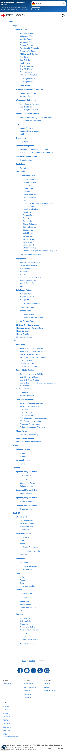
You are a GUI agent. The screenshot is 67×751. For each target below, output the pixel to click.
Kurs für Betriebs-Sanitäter (30, 380)
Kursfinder (23, 610)
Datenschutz (7, 727)
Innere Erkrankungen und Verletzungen (38, 203)
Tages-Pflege (25, 85)
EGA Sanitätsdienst (27, 415)
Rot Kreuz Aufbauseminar (30, 406)
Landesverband (25, 530)
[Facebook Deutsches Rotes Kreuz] (20, 670)
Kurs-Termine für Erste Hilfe (30, 255)
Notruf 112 (27, 212)
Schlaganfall (27, 215)
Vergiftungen (28, 242)
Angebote (17, 25)
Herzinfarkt (27, 200)
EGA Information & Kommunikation (33, 418)
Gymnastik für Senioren (29, 93)
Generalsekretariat (27, 643)
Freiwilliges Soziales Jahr (29, 265)
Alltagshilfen (21, 29)
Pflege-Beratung (26, 72)
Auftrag (22, 543)
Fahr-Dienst (24, 57)
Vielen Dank (27, 569)
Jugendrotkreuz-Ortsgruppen (31, 131)
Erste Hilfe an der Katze (29, 366)
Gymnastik (24, 393)
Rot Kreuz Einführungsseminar (31, 403)
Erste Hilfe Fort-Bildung (29, 377)
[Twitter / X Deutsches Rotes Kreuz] (40, 670)
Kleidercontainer (26, 509)
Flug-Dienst (24, 142)
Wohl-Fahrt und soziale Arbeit (31, 277)
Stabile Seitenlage (30, 224)
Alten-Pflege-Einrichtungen (30, 104)
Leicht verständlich (34, 551)
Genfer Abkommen (30, 547)
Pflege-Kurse (21, 431)
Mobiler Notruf (25, 63)
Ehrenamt (27, 691)
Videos (22, 580)
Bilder (22, 583)
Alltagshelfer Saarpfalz (28, 75)
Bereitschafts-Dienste (28, 280)
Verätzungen (28, 236)
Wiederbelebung (29, 248)
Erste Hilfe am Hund (27, 363)
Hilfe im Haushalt (26, 66)
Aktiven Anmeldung (27, 501)
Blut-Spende (24, 274)
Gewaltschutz (7, 730)
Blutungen (27, 185)
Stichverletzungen (30, 227)
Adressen (20, 614)
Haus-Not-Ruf (25, 60)
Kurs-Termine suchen (25, 439)
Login (22, 577)
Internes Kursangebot (25, 399)
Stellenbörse (24, 271)
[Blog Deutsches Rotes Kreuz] (47, 670)
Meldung (23, 453)
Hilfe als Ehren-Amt (27, 268)
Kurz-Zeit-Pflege (26, 107)
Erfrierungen (28, 188)
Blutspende (27, 698)
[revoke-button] (4, 747)
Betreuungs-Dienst (27, 297)
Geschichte (24, 555)
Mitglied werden (26, 494)
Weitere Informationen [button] (29, 749)
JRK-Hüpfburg (25, 134)
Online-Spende (25, 475)
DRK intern (6, 723)
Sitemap (5, 713)
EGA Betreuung (26, 412)
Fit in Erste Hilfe (26, 360)
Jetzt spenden (28, 479)
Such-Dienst (24, 168)
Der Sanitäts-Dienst (27, 321)
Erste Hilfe (20, 172)
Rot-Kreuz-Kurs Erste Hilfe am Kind (33, 351)
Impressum (6, 716)
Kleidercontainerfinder (28, 607)
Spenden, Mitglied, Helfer (26, 471)
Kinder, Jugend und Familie (27, 114)
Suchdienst (20, 164)
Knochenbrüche (29, 206)
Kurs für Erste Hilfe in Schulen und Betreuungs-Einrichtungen (38, 384)
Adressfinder (24, 601)
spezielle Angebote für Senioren (29, 89)
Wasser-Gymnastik (27, 396)
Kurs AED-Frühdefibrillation (30, 354)
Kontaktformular (26, 594)
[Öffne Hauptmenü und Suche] (63, 16)
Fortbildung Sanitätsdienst (30, 424)
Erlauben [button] (61, 748)
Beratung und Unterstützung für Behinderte (36, 149)
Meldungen (24, 456)
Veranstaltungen (23, 460)
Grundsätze (24, 537)
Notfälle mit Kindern (30, 209)
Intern (18, 573)
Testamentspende (26, 486)
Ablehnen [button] (49, 748)
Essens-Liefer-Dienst (28, 51)
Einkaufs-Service (26, 45)
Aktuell (15, 445)
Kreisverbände (25, 621)
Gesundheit (21, 138)
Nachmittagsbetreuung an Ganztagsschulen (36, 117)
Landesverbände (26, 618)
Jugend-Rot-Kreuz (27, 128)
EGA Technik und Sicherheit (30, 421)
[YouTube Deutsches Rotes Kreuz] (27, 670)
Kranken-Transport (27, 307)
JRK (17, 124)
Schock (26, 218)
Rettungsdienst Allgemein (33, 317)
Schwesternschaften (27, 627)
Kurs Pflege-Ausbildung (29, 435)
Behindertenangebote (25, 146)
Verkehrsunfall (28, 245)
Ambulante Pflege (26, 33)
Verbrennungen (29, 239)
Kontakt (19, 590)
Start (11, 22)
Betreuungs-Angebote (28, 42)
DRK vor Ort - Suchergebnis (27, 325)
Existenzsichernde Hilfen (26, 156)
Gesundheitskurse (23, 389)
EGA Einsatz (24, 409)
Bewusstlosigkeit (29, 182)
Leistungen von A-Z (24, 337)
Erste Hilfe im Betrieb (25, 370)
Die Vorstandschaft (27, 524)
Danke (25, 597)
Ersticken (26, 191)
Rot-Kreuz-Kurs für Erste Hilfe (31, 348)
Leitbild (22, 540)
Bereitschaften (25, 294)
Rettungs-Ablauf (29, 314)
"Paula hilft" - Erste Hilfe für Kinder (33, 357)
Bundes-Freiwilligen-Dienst (30, 262)
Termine (23, 464)
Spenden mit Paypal (27, 483)
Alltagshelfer (28, 82)
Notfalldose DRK (26, 36)
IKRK (25, 634)
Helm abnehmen (29, 197)
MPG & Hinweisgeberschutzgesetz (11, 735)
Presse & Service (23, 449)
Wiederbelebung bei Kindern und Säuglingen (40, 251)
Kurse (15, 341)
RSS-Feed (6, 720)
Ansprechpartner (26, 521)
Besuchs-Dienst (26, 39)
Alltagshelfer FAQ (29, 79)
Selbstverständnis (23, 533)
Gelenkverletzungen (30, 194)
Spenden (23, 286)
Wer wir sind (21, 517)
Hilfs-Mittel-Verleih (26, 69)
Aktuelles (47, 687)
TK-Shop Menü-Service (29, 54)
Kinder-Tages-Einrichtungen (30, 120)
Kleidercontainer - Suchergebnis (29, 328)
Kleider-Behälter (26, 160)
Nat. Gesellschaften (30, 640)
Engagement (21, 258)
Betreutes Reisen (26, 96)
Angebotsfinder (25, 604)
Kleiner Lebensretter (27, 175)
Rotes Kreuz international (29, 630)
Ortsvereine (24, 624)
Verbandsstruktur (26, 527)
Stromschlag (28, 230)
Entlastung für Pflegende (29, 48)
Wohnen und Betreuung (26, 100)
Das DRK (16, 513)
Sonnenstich (28, 221)
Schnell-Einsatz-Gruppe (29, 283)
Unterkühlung (28, 233)
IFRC (25, 637)
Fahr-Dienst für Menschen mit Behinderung (36, 152)
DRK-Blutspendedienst (31, 304)
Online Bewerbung (30, 566)
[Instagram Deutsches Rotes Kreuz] (33, 670)
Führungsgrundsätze (28, 586)
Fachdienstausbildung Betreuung (32, 427)
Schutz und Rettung (24, 290)
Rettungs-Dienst (26, 310)
